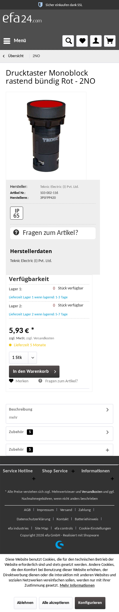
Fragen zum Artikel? (49, 233)
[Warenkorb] (110, 41)
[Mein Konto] (96, 41)
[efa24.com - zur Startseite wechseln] (22, 17)
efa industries (18, 528)
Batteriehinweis (86, 519)
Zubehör (20, 432)
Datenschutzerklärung (33, 519)
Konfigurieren (90, 603)
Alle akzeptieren (55, 603)
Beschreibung (20, 409)
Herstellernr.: (19, 198)
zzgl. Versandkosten (40, 338)
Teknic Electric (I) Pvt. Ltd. (59, 187)
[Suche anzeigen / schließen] (68, 41)
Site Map (41, 528)
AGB (27, 510)
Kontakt (62, 519)
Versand (66, 510)
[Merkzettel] (82, 41)
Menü (20, 40)
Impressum (45, 510)
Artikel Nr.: (17, 193)
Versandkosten (92, 492)
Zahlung (85, 510)
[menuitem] (14, 41)
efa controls (64, 528)
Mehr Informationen (77, 585)
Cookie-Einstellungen (95, 528)
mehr (13, 418)
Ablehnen (25, 603)
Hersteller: (18, 187)
